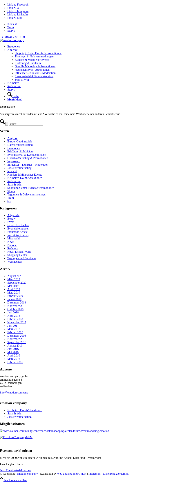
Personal (12, 245)
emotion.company (27, 473)
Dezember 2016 (16, 335)
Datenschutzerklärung (20, 144)
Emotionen (13, 148)
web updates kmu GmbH (71, 473)
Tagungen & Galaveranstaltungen (26, 194)
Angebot (12, 138)
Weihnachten (14, 261)
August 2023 (14, 276)
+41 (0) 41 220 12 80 (12, 36)
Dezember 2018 (16, 302)
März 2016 (13, 358)
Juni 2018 (13, 312)
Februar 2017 (15, 332)
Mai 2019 (13, 285)
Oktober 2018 (15, 309)
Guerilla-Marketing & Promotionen (27, 158)
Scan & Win (14, 184)
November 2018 (16, 305)
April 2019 (13, 289)
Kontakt (12, 24)
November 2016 (16, 338)
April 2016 (13, 355)
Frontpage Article (17, 231)
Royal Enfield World (19, 251)
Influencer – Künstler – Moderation (27, 164)
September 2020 (16, 282)
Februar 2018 (15, 319)
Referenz (12, 248)
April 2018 (13, 315)
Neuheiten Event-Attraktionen (24, 177)
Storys (11, 30)
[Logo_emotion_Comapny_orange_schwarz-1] (12, 40)
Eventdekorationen (18, 228)
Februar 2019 (15, 295)
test (9, 201)
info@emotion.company (14, 392)
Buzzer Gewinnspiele (19, 141)
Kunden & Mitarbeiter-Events (24, 174)
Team (10, 27)
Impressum (13, 161)
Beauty (11, 218)
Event (10, 221)
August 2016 (14, 345)
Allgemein (13, 215)
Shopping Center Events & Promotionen (30, 187)
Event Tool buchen (18, 225)
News (10, 241)
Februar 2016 (15, 362)
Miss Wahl (13, 238)
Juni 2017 (13, 325)
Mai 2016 (13, 352)
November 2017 (16, 322)
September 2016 (16, 342)
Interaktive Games (17, 235)
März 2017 (13, 329)
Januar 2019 (14, 299)
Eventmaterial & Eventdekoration (26, 154)
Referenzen (14, 181)
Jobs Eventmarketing (19, 168)
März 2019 (13, 292)
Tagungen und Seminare (21, 258)
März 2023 (13, 279)
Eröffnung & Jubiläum (20, 151)
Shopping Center (17, 255)
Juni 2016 (13, 348)
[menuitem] (97, 24)
